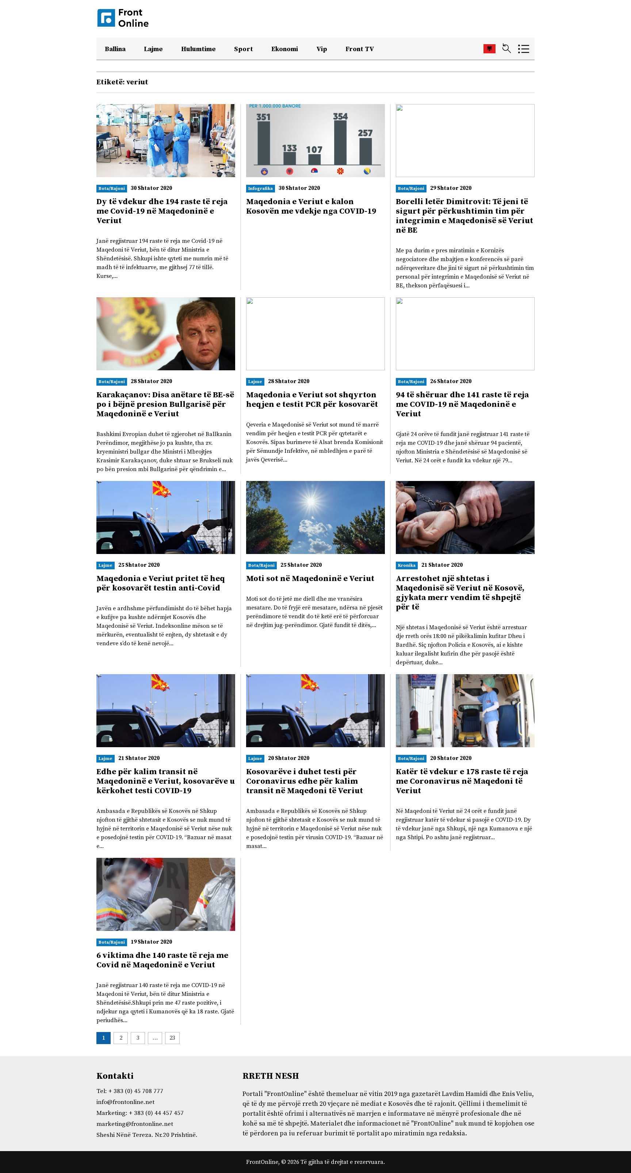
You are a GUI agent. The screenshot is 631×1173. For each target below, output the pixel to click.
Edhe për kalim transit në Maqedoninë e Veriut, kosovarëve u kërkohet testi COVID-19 (165, 781)
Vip (321, 49)
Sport (243, 49)
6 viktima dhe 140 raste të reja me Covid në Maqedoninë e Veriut (162, 960)
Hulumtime (198, 49)
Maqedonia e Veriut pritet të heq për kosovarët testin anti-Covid (160, 583)
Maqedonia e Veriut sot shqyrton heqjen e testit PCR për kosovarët (312, 399)
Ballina (115, 49)
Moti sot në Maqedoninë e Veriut (310, 579)
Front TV (359, 49)
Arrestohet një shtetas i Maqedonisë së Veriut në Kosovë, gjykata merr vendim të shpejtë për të (460, 593)
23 (172, 1038)
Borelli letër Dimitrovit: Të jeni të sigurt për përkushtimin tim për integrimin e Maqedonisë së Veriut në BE (464, 216)
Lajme (153, 49)
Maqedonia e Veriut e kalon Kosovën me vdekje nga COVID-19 (311, 206)
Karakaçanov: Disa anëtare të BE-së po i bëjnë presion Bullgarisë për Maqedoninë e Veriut (165, 404)
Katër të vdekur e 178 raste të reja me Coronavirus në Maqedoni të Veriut (462, 781)
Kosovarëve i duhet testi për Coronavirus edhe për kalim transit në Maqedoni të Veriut (304, 781)
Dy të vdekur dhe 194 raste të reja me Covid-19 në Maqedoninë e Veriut (161, 211)
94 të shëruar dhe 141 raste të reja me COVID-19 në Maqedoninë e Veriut (462, 404)
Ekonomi (284, 49)
